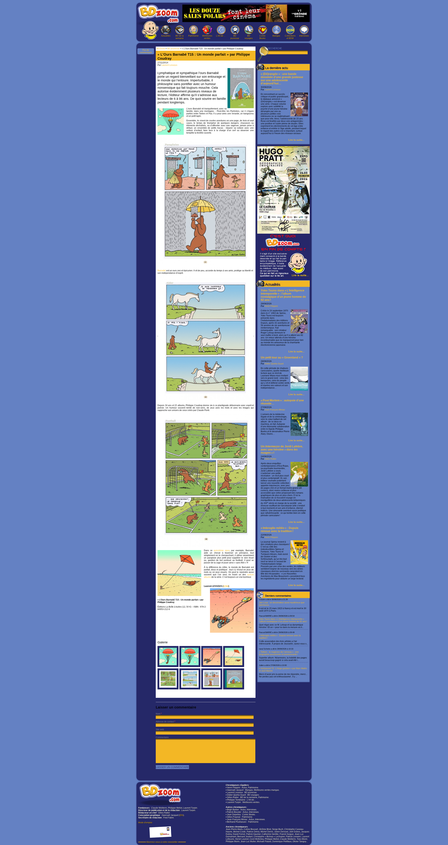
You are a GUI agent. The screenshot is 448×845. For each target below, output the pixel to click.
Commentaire (162, 737)
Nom (158, 714)
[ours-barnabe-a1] (168, 666)
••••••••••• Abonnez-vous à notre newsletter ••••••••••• (162, 842)
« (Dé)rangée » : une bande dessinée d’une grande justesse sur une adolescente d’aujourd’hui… (282, 78)
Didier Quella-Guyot (274, 363)
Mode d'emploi (145, 822)
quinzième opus (222, 550)
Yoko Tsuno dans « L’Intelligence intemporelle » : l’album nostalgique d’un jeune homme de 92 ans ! (283, 295)
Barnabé (162, 270)
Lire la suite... (296, 139)
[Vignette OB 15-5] (189, 666)
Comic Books (263, 37)
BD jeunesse (234, 37)
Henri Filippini (271, 306)
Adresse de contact (165, 721)
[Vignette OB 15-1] (233, 666)
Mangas (276, 36)
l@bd (225, 586)
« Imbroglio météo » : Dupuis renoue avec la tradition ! (279, 529)
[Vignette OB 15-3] (211, 666)
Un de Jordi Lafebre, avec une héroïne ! (282, 449)
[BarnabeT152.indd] (168, 688)
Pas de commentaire (145, 51)
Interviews (304, 36)
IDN (181, 815)
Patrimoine (193, 36)
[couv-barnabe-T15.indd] (233, 688)
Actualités (165, 36)
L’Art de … (221, 36)
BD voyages (249, 37)
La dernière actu (276, 68)
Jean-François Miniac (275, 409)
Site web (160, 729)
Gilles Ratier (270, 459)
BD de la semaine (180, 37)
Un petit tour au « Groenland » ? (282, 357)
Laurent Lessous (273, 89)
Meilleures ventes (207, 37)
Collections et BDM (290, 37)
